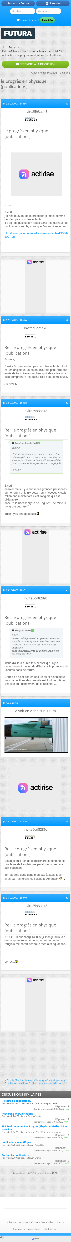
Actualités (8, 55)
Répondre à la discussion (35, 64)
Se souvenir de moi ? (29, 20)
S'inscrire (52, 3)
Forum (12, 47)
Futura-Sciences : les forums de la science (26, 51)
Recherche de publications (17, 1113)
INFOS (58, 51)
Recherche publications (15, 1155)
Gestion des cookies (51, 1222)
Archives (23, 1222)
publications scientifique (16, 1142)
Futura (12, 1222)
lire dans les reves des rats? (49, 1083)
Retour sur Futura (18, 3)
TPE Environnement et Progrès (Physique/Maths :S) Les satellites (34, 1128)
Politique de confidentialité (27, 1229)
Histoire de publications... (17, 1100)
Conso (34, 1222)
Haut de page (51, 1229)
